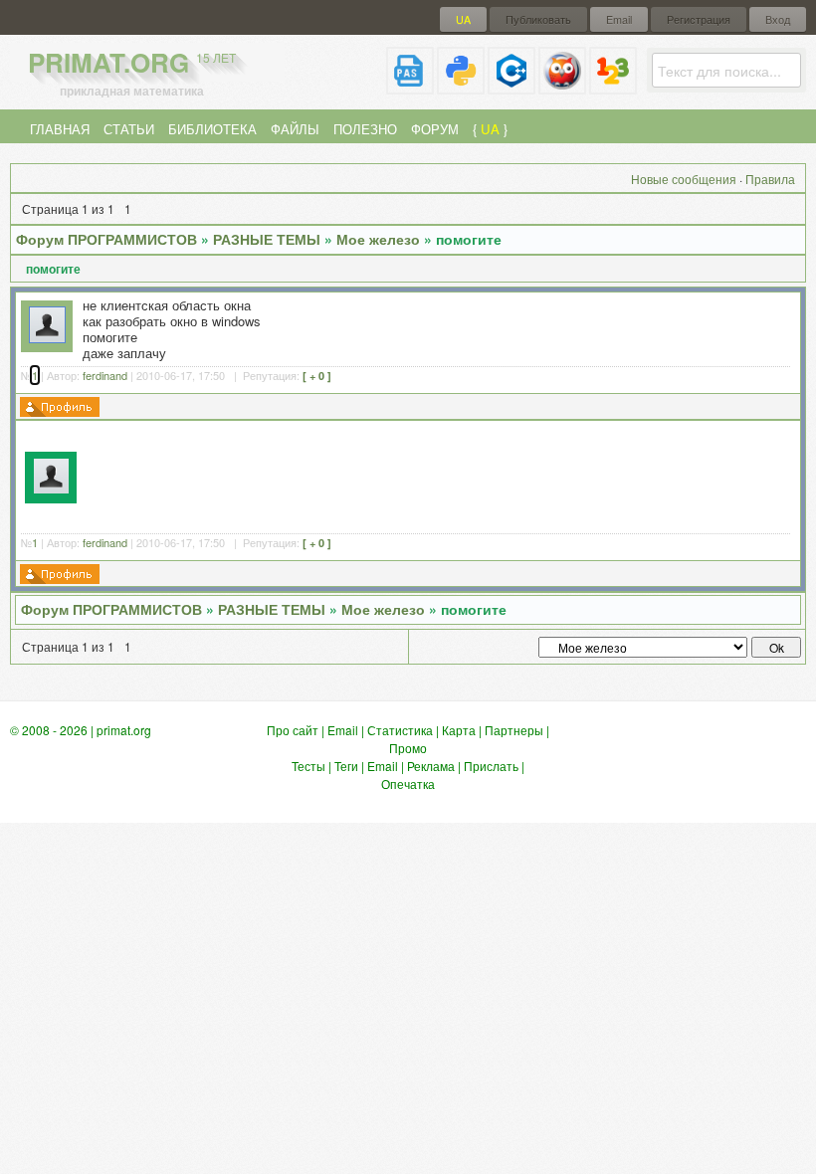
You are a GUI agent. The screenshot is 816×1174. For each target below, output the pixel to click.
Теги (346, 765)
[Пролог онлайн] (562, 86)
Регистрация (698, 19)
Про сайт (292, 729)
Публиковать (538, 19)
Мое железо (378, 239)
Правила (770, 178)
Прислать (491, 765)
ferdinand (105, 375)
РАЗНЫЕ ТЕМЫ (266, 239)
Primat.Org (132, 62)
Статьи (128, 128)
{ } (490, 128)
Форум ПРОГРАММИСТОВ (106, 239)
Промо (408, 747)
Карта (459, 729)
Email (619, 19)
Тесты (308, 765)
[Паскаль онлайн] (410, 86)
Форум (435, 128)
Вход (777, 19)
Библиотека (212, 128)
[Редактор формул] (613, 86)
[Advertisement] (440, 474)
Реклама (431, 765)
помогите (469, 239)
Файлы (295, 128)
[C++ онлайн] (511, 86)
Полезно (365, 128)
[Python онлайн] (461, 86)
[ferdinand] (47, 337)
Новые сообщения (683, 178)
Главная (60, 128)
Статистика (400, 729)
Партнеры (514, 729)
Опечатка (408, 783)
